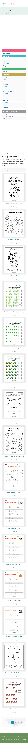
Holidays (5, 13)
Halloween (6, 82)
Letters (5, 59)
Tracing (6, 89)
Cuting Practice (9, 116)
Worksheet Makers (14, 13)
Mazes (5, 71)
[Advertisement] (14, 31)
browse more (7, 118)
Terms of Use (16, 739)
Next (15, 724)
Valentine (6, 100)
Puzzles (18, 11)
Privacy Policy (8, 739)
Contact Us (23, 739)
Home (2, 739)
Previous (9, 720)
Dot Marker (6, 53)
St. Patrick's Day (8, 91)
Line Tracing (8, 114)
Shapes (5, 66)
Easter (5, 77)
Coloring (5, 11)
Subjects (11, 11)
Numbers (6, 63)
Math (4, 61)
